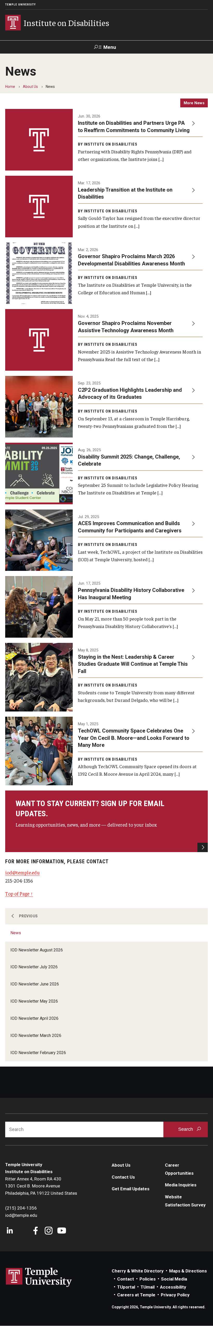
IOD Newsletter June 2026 (34, 984)
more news (194, 103)
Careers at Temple (136, 1294)
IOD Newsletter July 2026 (34, 966)
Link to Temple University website (39, 1277)
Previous (28, 916)
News (15, 932)
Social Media (174, 1279)
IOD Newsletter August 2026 (36, 950)
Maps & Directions (188, 1270)
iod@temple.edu (22, 872)
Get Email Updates (130, 1188)
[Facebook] (35, 1231)
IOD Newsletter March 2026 (35, 1035)
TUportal (126, 1287)
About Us (30, 86)
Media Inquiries (180, 1184)
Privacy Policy (175, 1294)
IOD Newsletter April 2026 (34, 1018)
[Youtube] (61, 1231)
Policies (147, 1279)
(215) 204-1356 (21, 1208)
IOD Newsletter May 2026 (34, 1001)
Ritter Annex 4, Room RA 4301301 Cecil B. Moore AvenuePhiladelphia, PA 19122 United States (41, 1186)
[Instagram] (48, 1231)
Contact (125, 1279)
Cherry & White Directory (138, 1270)
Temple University (20, 4)
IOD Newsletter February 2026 (38, 1052)
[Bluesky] (22, 1231)
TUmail (148, 1287)
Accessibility (173, 1287)
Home (10, 86)
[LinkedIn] (9, 1231)
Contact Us (123, 1177)
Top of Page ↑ (19, 893)
